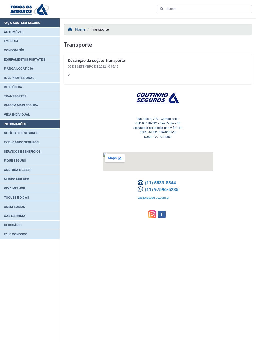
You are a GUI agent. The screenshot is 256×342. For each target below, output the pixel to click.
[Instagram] (153, 211)
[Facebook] (163, 211)
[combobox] (208, 9)
